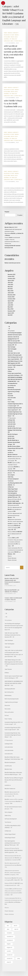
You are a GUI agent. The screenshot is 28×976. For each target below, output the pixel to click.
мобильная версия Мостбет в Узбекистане (12, 242)
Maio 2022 (10, 307)
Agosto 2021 (11, 313)
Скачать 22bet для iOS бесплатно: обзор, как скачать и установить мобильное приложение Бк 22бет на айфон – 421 (15, 542)
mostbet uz (10, 452)
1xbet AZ (16, 929)
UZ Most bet (11, 487)
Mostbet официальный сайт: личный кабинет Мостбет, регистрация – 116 (15, 459)
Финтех (10, 556)
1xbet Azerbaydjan (12, 349)
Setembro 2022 (11, 299)
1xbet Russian (11, 369)
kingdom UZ (9, 947)
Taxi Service (10, 481)
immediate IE (10, 940)
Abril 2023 (10, 289)
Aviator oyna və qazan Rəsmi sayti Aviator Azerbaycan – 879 (15, 374)
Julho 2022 (10, 303)
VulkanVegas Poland (12, 491)
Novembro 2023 (11, 274)
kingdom (9, 944)
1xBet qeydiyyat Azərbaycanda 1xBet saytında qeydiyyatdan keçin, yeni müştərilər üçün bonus (13, 52)
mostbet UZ (9, 958)
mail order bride (11, 422)
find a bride (10, 396)
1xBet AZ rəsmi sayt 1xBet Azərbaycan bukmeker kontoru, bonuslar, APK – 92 (15, 343)
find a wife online (12, 398)
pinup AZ (9, 962)
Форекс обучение (12, 560)
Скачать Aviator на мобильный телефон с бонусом (12, 238)
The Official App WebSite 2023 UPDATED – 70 (15, 484)
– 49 (9, 329)
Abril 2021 (10, 315)
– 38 (9, 327)
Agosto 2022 (11, 301)
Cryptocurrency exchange (13, 391)
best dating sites (12, 385)
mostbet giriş (11, 436)
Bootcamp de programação (14, 389)
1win (8, 925)
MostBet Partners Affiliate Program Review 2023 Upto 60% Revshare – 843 (15, 448)
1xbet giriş (10, 351)
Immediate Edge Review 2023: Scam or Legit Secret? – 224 (15, 409)
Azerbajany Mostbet (12, 383)
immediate (9, 933)
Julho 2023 (10, 283)
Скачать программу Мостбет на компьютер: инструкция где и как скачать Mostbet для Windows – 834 (15, 551)
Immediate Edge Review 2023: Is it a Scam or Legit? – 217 (15, 405)
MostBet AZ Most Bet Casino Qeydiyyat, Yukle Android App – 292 (15, 430)
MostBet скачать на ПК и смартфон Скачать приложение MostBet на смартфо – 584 (14, 466)
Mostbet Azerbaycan (13, 434)
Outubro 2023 (11, 276)
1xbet (8, 929)
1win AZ (15, 925)
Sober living (10, 477)
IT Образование (12, 418)
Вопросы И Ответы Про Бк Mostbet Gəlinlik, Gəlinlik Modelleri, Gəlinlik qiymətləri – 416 (15, 501)
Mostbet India (11, 438)
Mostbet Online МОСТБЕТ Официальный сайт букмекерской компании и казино (13, 229)
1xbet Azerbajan (11, 347)
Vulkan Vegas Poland (13, 489)
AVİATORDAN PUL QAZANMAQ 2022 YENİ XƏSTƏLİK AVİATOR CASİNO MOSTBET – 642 (15, 379)
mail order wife (11, 426)
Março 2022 (10, 309)
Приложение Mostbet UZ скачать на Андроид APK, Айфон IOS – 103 (14, 528)
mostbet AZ (9, 955)
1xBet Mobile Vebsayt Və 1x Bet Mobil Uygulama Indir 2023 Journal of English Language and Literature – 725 (15, 364)
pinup (18, 958)
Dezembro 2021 (11, 311)
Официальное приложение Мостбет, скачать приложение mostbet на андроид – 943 (15, 522)
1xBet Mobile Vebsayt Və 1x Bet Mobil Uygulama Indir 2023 (13, 103)
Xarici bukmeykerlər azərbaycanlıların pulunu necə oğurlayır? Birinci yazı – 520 (14, 495)
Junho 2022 (10, 305)
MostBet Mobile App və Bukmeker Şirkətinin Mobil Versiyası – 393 (14, 442)
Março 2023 (10, 291)
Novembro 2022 (11, 295)
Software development (13, 479)
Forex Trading (11, 402)
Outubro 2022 (11, 297)
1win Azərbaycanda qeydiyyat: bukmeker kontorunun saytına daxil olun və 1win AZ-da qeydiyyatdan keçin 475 (15, 336)
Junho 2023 (10, 285)
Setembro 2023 (11, 278)
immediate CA (10, 936)
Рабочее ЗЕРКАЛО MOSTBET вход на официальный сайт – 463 (15, 534)
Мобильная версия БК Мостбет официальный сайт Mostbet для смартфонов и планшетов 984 (15, 508)
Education (10, 394)
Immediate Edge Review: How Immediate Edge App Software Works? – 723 (15, 414)
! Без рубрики (11, 331)
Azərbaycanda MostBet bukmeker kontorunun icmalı (12, 247)
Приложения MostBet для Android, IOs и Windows (14, 234)
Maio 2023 (10, 287)
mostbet (9, 951)
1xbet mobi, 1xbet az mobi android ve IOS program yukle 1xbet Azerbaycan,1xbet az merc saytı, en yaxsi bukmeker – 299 (15, 356)
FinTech (9, 400)
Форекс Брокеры (12, 558)
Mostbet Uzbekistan (12, 454)
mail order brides (12, 424)
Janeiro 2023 (11, 293)
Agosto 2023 (11, 281)
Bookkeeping (11, 387)
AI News (10, 371)
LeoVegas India (11, 420)
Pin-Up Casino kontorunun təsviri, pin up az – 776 (15, 472)
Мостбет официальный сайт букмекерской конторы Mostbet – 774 (15, 515)
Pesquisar (7, 212)
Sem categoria (11, 475)
